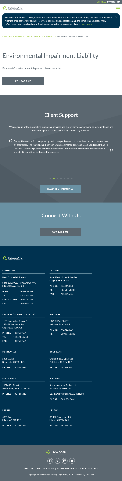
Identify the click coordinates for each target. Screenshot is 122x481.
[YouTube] (72, 461)
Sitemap (28, 469)
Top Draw (90, 474)
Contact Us (23, 81)
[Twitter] (57, 461)
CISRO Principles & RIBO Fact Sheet (77, 469)
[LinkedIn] (65, 461)
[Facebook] (50, 461)
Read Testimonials (60, 189)
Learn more (86, 24)
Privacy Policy (45, 469)
